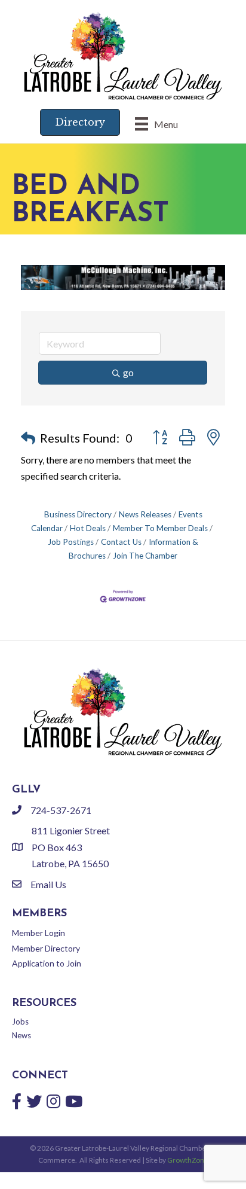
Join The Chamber (145, 555)
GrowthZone (187, 1160)
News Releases (145, 514)
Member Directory (46, 948)
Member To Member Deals (160, 528)
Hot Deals (88, 528)
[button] (28, 438)
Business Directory (78, 514)
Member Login (38, 933)
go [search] (128, 372)
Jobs (20, 1021)
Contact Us (121, 542)
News (21, 1035)
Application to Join (46, 963)
